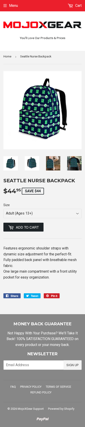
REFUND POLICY (40, 392)
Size (6, 205)
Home (7, 56)
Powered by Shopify (61, 408)
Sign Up (72, 365)
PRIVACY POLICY (30, 386)
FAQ (13, 386)
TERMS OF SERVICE (58, 386)
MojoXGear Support (31, 408)
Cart (78, 5)
